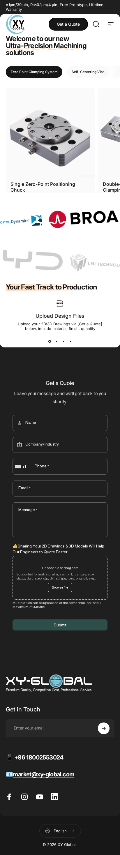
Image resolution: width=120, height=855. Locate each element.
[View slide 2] (56, 341)
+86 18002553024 (38, 757)
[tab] (34, 72)
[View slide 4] (70, 341)
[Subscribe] (104, 728)
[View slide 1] (49, 341)
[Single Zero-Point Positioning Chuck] (50, 132)
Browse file (60, 587)
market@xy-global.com (43, 774)
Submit (60, 625)
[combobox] (21, 467)
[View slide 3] (63, 341)
